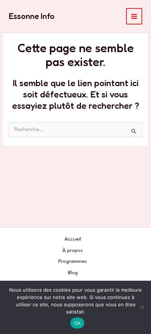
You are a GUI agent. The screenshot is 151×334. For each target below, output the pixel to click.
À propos (72, 250)
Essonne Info (32, 16)
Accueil (73, 239)
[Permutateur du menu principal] (134, 16)
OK (77, 323)
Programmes (72, 261)
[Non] (142, 307)
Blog (73, 272)
